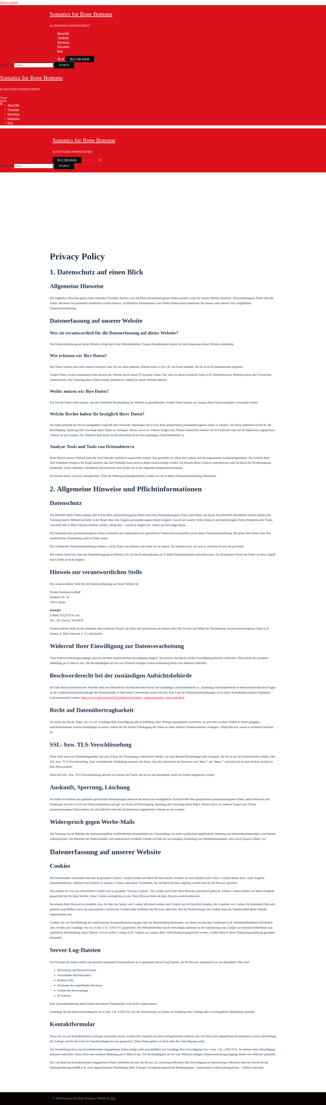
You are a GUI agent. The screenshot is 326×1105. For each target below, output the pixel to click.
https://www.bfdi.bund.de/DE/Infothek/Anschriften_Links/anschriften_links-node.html (132, 697)
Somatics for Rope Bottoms (81, 14)
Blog (60, 51)
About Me (63, 33)
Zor (113, 1098)
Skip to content (9, 2)
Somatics (63, 42)
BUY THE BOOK (79, 59)
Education (63, 46)
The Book (63, 37)
